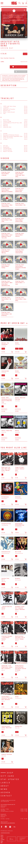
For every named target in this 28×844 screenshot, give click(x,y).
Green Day (7, 48)
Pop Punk (6, 57)
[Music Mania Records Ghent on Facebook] (1, 827)
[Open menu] (2, 3)
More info (2, 841)
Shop (10, 772)
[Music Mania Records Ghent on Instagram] (6, 827)
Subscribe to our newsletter (8, 822)
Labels (5, 782)
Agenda (5, 792)
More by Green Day (13, 323)
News (4, 789)
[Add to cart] (12, 352)
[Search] (20, 3)
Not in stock (22, 71)
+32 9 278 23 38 (5, 801)
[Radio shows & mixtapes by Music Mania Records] (14, 827)
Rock (2, 57)
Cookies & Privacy (5, 832)
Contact (6, 795)
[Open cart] (23, 3)
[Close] (24, 10)
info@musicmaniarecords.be (8, 800)
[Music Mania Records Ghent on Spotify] (10, 827)
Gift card (7, 776)
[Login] (26, 3)
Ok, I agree (11, 839)
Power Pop (11, 57)
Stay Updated (10, 779)
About (5, 786)
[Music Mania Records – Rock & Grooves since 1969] (14, 3)
